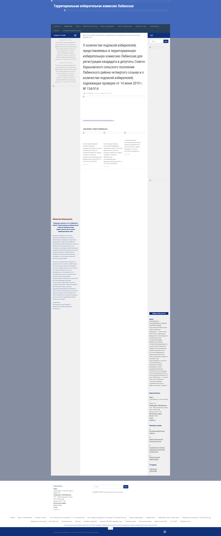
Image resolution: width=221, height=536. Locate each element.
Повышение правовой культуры (72, 30)
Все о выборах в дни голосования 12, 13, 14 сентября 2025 (67, 517)
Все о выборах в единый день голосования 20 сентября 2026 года (107, 517)
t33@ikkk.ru (152, 420)
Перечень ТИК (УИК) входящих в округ (111, 521)
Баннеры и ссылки (141, 26)
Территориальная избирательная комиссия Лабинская (94, 6)
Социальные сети (185, 521)
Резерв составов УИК (160, 521)
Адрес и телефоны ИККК (25, 517)
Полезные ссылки (130, 521)
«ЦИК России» (153, 469)
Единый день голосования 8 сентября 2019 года (123, 35)
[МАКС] (75, 35)
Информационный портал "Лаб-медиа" (113, 492)
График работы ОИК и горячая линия (168, 517)
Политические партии (145, 521)
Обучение (56, 30)
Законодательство (66, 521)
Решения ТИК (68, 26)
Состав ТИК (173, 521)
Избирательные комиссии (90, 26)
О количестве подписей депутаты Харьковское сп (98, 120)
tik (84, 93)
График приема (150, 517)
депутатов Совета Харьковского (94, 35)
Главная (12, 517)
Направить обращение (90, 521)
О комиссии (56, 26)
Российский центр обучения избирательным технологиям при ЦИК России (157, 450)
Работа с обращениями (125, 26)
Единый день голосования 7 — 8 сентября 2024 (44, 521)
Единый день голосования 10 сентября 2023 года (196, 517)
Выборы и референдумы (107, 26)
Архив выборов (154, 26)
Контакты (78, 521)
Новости (78, 26)
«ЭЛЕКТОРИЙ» (153, 471)
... (149, 387)
